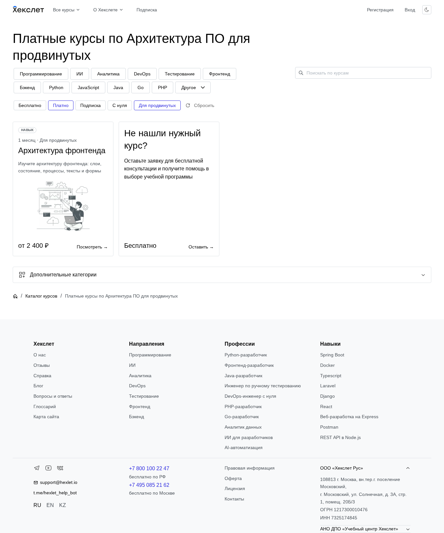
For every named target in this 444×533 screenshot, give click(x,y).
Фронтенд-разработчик (249, 365)
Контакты (234, 498)
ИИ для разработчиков (249, 437)
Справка (42, 375)
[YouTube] (48, 469)
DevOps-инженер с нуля (250, 396)
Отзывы (41, 365)
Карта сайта (46, 416)
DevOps (137, 385)
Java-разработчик (243, 375)
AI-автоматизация (244, 447)
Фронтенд (139, 406)
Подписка (147, 9)
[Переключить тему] (426, 9)
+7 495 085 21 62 (149, 485)
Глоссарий (44, 406)
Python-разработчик (246, 354)
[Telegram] (36, 469)
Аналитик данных (243, 427)
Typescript (330, 375)
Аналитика (140, 375)
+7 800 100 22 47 (149, 468)
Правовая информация (250, 468)
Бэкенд (136, 416)
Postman (329, 427)
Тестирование (144, 396)
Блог (38, 385)
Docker (327, 365)
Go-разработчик (242, 416)
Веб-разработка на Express (349, 416)
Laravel (327, 385)
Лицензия (235, 488)
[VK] (60, 469)
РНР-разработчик (243, 406)
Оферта (233, 478)
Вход (410, 9)
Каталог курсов (41, 296)
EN (50, 505)
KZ (62, 505)
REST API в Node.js (340, 437)
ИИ (132, 365)
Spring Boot (332, 354)
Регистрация (380, 9)
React (326, 406)
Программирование (150, 354)
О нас (39, 354)
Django (327, 396)
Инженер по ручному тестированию (263, 385)
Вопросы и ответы (52, 396)
